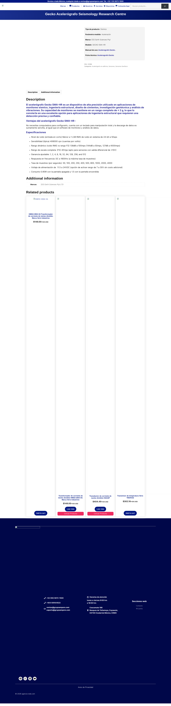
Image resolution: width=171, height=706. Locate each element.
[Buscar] (165, 6)
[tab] (32, 92)
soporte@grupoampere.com (58, 610)
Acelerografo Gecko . (107, 50)
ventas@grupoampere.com (91, 1)
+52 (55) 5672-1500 (55, 598)
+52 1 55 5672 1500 (115, 1)
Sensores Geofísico (121, 66)
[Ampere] (6, 6)
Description (33, 92)
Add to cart (40, 513)
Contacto (139, 606)
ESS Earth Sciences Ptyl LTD (52, 184)
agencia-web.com (28, 694)
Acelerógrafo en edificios (100, 66)
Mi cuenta (139, 608)
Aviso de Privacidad (85, 687)
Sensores (112, 66)
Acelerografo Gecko (105, 55)
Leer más (70, 509)
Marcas (63, 6)
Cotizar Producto (70, 514)
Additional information (50, 92)
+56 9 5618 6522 (54, 603)
